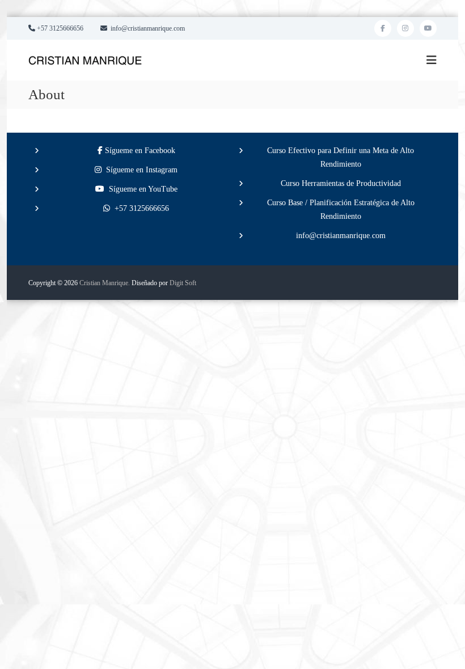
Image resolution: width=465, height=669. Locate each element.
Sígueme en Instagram (139, 170)
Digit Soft (183, 283)
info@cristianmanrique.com (341, 235)
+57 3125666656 (139, 208)
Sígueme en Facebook (139, 150)
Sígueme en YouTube (140, 189)
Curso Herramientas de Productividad (341, 183)
